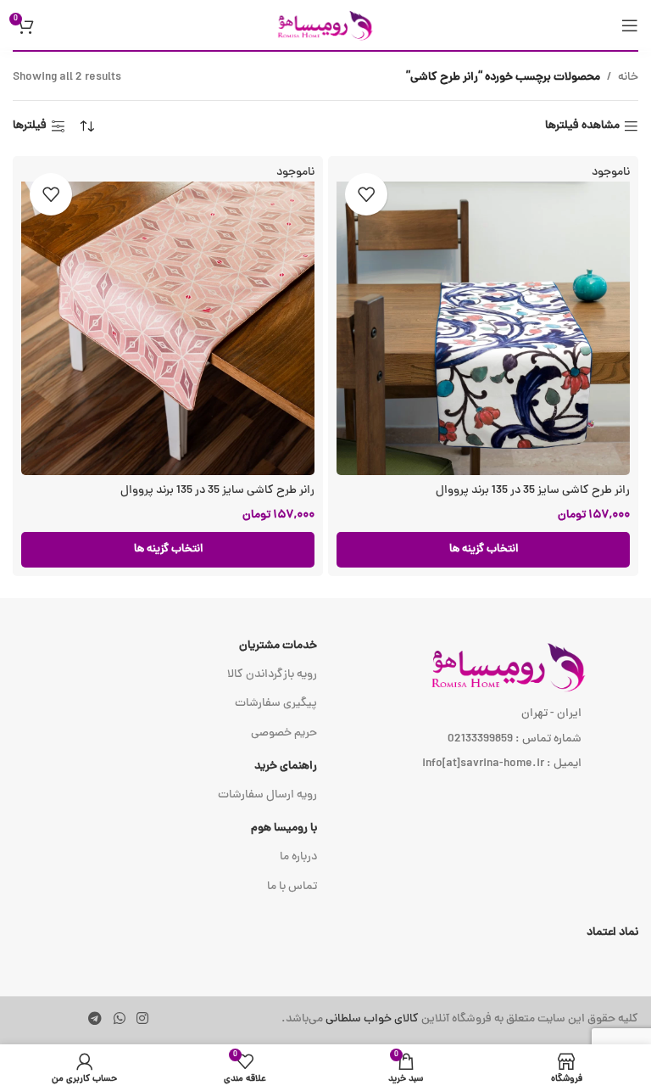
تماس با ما (292, 887)
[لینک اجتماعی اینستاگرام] (142, 1019)
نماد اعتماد (612, 933)
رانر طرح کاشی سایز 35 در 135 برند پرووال (533, 491)
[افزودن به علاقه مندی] (366, 194)
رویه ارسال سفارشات (267, 795)
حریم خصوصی (284, 733)
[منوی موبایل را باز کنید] (630, 25)
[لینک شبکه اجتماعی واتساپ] (119, 1019)
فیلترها (30, 127)
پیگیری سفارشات (276, 704)
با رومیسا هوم (284, 828)
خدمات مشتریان (278, 646)
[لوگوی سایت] (325, 26)
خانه (628, 78)
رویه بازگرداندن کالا (272, 675)
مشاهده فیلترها (582, 127)
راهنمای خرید (285, 766)
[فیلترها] (587, 348)
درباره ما (298, 857)
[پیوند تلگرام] (95, 1019)
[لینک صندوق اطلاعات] (459, 1019)
